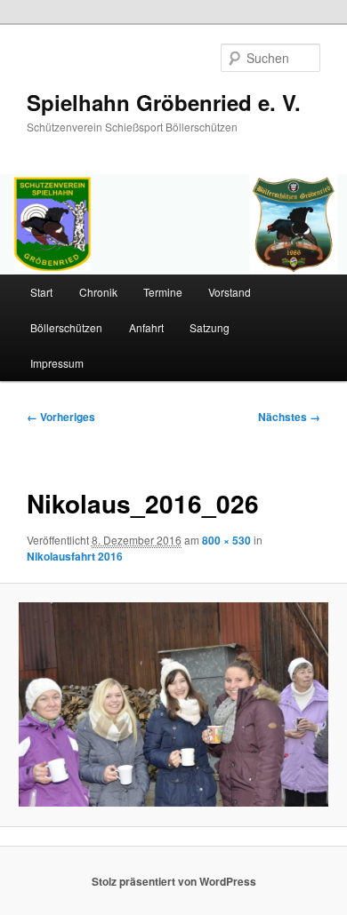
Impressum (57, 362)
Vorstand (229, 291)
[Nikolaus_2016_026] (173, 704)
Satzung (210, 327)
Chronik (98, 291)
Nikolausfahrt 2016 (75, 556)
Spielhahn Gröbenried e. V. (164, 102)
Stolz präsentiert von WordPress (174, 881)
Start (41, 291)
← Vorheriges (61, 417)
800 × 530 (226, 540)
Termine (162, 291)
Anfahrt (146, 327)
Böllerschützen (66, 327)
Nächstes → (289, 417)
